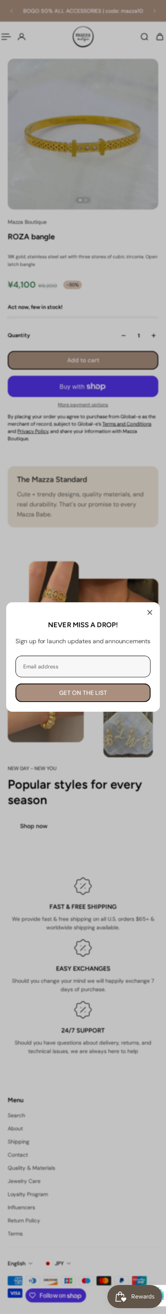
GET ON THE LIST (83, 693)
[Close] (150, 612)
